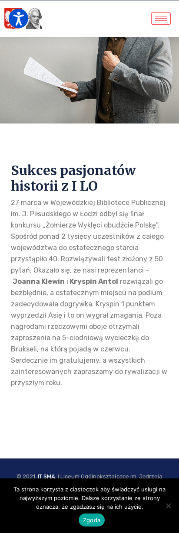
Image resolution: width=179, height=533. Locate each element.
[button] (18, 18)
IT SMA (46, 476)
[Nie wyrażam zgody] (168, 505)
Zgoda (91, 520)
